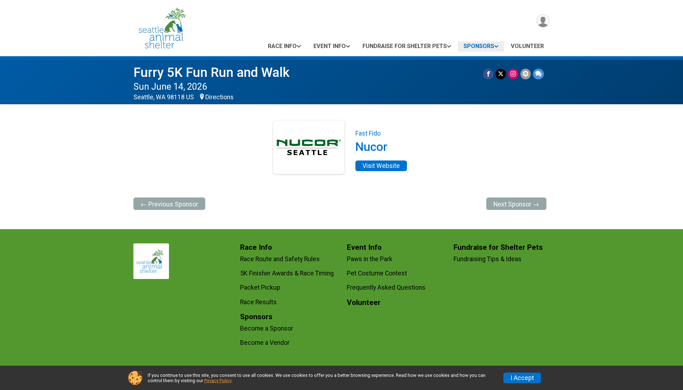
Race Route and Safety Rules (280, 259)
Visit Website (381, 165)
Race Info (282, 46)
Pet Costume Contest (377, 273)
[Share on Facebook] (488, 74)
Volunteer (527, 46)
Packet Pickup (260, 287)
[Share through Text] (538, 74)
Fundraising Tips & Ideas (487, 259)
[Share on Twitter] (501, 74)
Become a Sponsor (266, 328)
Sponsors (479, 46)
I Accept (522, 377)
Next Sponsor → (516, 204)
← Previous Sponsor (169, 204)
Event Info (329, 46)
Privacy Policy (217, 380)
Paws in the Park (369, 259)
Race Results (258, 302)
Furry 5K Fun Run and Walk (211, 72)
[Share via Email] (525, 74)
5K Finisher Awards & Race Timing (287, 273)
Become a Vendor (265, 342)
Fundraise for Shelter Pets (404, 46)
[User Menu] (543, 20)
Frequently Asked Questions (386, 287)
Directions (219, 97)
